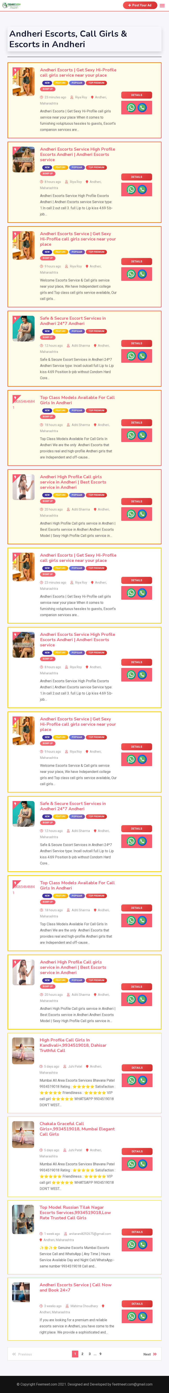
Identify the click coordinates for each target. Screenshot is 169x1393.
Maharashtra (49, 103)
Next (147, 1354)
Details (136, 95)
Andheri (100, 97)
